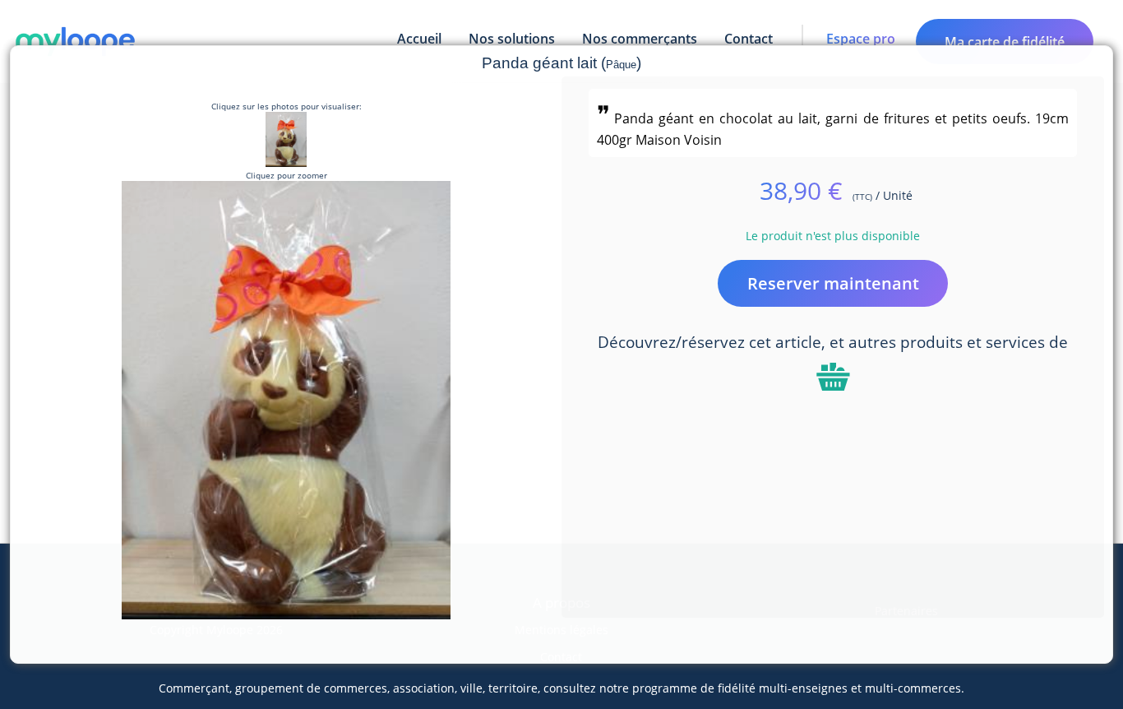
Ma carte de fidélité (1005, 42)
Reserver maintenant (833, 283)
